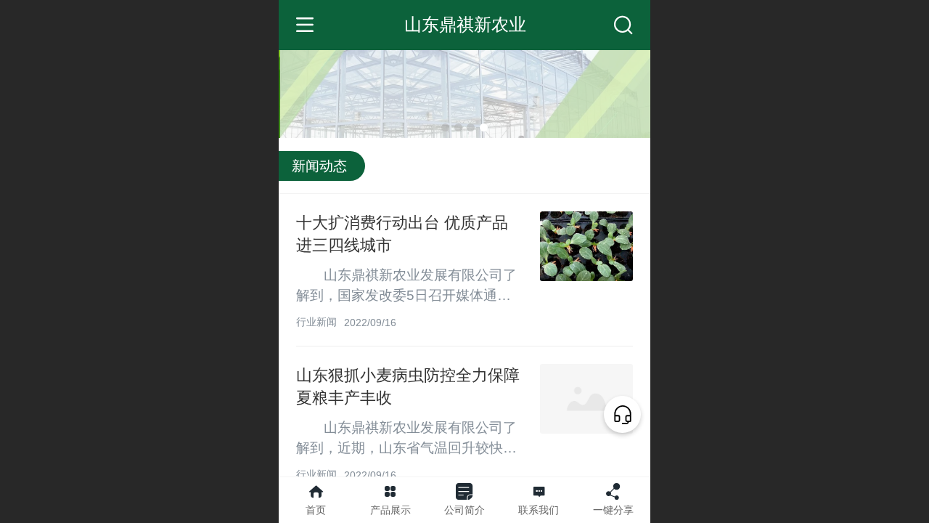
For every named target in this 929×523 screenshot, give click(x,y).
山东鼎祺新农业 (465, 24)
